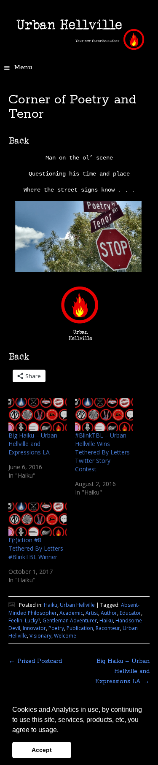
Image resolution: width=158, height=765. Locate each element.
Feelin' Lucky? (24, 620)
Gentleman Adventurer (70, 620)
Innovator (34, 628)
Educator (130, 612)
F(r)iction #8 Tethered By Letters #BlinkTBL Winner (35, 548)
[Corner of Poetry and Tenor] (78, 270)
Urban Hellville (77, 604)
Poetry (56, 628)
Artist (92, 612)
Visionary (40, 635)
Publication (80, 628)
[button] (61, 730)
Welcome (65, 635)
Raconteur (108, 628)
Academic (71, 612)
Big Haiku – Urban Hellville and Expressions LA (32, 443)
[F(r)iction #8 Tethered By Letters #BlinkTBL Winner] (37, 519)
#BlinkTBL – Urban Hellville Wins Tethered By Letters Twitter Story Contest (102, 452)
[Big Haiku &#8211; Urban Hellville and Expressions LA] (37, 415)
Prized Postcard (35, 661)
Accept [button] (42, 749)
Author (109, 612)
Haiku (50, 604)
